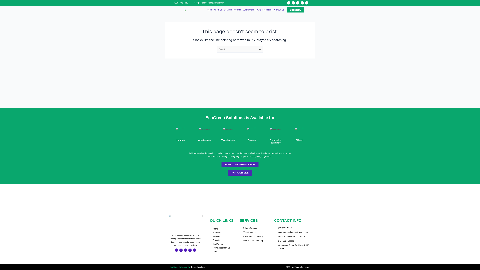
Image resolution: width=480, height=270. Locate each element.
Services (228, 10)
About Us (218, 10)
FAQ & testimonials (264, 10)
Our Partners (248, 10)
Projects (237, 10)
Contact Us (279, 10)
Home (209, 10)
